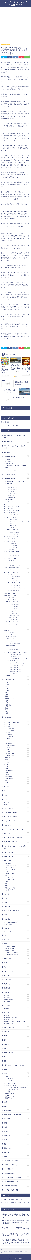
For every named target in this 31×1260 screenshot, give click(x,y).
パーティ (16, 943)
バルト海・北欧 (16, 753)
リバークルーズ (16, 755)
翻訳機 (16, 1127)
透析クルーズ (16, 1152)
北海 (16, 766)
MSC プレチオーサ (13, 489)
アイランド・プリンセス (13, 604)
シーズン (16, 898)
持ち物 (16, 1069)
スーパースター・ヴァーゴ (14, 565)
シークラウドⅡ (11, 560)
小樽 (16, 688)
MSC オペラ (11, 486)
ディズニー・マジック (13, 578)
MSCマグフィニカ (12, 497)
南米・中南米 (16, 770)
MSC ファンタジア (13, 487)
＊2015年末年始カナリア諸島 (16, 1177)
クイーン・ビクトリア (13, 525)
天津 (16, 1040)
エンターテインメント (16, 821)
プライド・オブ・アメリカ (14, 590)
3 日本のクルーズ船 (16, 456)
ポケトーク (16, 967)
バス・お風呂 (16, 999)
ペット (16, 1008)
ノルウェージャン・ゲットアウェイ (16, 589)
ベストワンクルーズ (17, 1085)
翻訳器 (16, 1123)
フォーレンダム (11, 628)
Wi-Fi (16, 791)
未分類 (16, 1102)
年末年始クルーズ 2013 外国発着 (16, 1065)
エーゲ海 (17, 732)
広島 (16, 695)
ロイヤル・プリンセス (13, 619)
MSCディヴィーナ (12, 495)
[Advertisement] (15, 24)
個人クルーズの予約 (16, 1017)
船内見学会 (16, 1135)
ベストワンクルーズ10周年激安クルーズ (17, 1087)
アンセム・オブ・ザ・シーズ (14, 656)
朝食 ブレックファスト (16, 888)
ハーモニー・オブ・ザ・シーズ (15, 667)
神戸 (17, 703)
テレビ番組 (16, 919)
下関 (16, 682)
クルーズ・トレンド (6, 44)
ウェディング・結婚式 (16, 816)
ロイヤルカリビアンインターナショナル (17, 652)
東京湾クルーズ (16, 699)
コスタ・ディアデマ (12, 545)
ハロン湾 (16, 747)
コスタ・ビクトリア (12, 547)
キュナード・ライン (17, 517)
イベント (16, 799)
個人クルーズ (16, 1012)
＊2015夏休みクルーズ (16, 1169)
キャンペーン (16, 833)
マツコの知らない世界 (16, 922)
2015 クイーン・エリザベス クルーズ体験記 (19, 522)
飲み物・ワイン (16, 890)
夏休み (16, 1036)
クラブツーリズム (16, 1083)
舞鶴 (16, 707)
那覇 (16, 709)
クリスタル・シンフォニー (14, 532)
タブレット (16, 915)
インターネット (16, 808)
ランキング (16, 975)
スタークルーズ (16, 563)
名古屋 (17, 684)
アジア (17, 720)
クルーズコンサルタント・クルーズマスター (16, 847)
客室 (16, 1048)
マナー (16, 875)
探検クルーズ (16, 778)
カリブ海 (17, 739)
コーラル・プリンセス (13, 608)
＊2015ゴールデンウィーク (16, 1165)
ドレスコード (16, 928)
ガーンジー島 (11, 728)
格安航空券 (16, 1106)
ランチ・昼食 (16, 877)
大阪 (17, 686)
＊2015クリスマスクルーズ (16, 1160)
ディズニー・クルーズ (17, 572)
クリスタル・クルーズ (16, 529)
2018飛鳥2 (16, 452)
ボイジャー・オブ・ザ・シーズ (15, 671)
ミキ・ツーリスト (16, 971)
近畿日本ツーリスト (16, 1096)
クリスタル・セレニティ (13, 534)
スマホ (16, 902)
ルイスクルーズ (16, 639)
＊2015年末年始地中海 (16, 1185)
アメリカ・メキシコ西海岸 (16, 722)
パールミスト (11, 597)
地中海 (17, 774)
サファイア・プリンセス (13, 610)
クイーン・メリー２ (12, 527)
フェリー (16, 963)
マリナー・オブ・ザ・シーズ (14, 673)
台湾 (16, 772)
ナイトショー (16, 802)
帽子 (16, 1061)
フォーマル (16, 931)
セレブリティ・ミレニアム (14, 570)
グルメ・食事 (16, 860)
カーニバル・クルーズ (16, 512)
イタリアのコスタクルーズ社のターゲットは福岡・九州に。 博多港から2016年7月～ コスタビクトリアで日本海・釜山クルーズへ (16, 1240)
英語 (16, 1144)
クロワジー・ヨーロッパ (16, 536)
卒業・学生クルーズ (16, 1027)
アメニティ (16, 995)
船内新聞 (16, 1131)
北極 (16, 764)
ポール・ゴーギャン (16, 636)
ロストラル (10, 634)
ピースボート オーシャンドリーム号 (16, 465)
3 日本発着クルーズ (16, 474)
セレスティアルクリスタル (14, 643)
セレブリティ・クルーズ (16, 567)
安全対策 (16, 1044)
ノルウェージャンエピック (14, 585)
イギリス (16, 726)
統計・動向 (16, 1118)
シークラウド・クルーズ (16, 558)
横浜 (17, 701)
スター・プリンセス (12, 613)
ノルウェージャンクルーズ (17, 582)
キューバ (10, 741)
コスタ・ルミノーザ (12, 549)
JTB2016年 (10, 1078)
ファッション (16, 958)
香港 (16, 782)
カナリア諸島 (16, 736)
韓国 (16, 780)
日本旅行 (16, 1092)
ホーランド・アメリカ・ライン (16, 621)
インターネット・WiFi (16, 812)
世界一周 (16, 757)
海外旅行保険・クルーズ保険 (16, 1114)
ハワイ (16, 749)
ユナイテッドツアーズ (16, 1090)
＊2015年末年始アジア (16, 1173)
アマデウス (10, 647)
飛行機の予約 (16, 1023)
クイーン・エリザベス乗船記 (9, 425)
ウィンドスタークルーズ (16, 506)
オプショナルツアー (16, 825)
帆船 (16, 1056)
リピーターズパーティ (16, 954)
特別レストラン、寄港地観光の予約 (16, 1021)
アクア (16, 795)
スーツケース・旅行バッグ (16, 910)
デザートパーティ (16, 950)
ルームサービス (16, 879)
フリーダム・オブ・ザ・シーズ (15, 669)
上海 (9, 762)
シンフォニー (16, 463)
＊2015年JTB (11, 1080)
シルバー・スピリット (13, 554)
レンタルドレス (16, 979)
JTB (17, 1076)
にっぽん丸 (17, 459)
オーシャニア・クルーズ (16, 510)
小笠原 (16, 691)
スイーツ (16, 871)
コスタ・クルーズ (17, 541)
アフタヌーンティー (16, 865)
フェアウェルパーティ (16, 952)
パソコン (16, 939)
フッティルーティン (16, 600)
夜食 (16, 884)
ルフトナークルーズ (16, 645)
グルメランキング (16, 869)
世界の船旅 (16, 924)
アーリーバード (16, 867)
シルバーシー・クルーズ (16, 551)
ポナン (16, 630)
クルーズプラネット (16, 852)
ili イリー (16, 786)
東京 (17, 697)
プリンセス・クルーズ (17, 602)
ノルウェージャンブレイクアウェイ (16, 587)
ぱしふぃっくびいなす (17, 461)
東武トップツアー (16, 1094)
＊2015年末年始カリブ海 (16, 1181)
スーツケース (16, 906)
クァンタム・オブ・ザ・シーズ (15, 665)
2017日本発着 (16, 442)
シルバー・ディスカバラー (14, 555)
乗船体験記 (16, 988)
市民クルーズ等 (16, 1052)
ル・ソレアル (11, 632)
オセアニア (16, 734)
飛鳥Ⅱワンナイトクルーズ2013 (15, 470)
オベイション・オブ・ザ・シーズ (16, 664)
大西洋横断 (16, 776)
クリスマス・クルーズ (16, 841)
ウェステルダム (16, 508)
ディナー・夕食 (16, 873)
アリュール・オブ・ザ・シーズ (15, 654)
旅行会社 (16, 1073)
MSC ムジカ (11, 491)
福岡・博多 (17, 705)
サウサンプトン (11, 730)
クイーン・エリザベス (13, 519)
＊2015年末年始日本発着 (16, 1190)
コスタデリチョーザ (12, 543)
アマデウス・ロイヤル (13, 649)
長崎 (17, 713)
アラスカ (17, 724)
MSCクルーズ (17, 483)
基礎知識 (16, 1031)
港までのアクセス (16, 1019)
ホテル (16, 1015)
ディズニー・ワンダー (13, 580)
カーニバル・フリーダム (13, 514)
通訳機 (16, 1156)
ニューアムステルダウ (13, 624)
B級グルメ (16, 863)
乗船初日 (16, 992)
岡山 (16, 692)
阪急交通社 (17, 1098)
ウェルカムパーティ (16, 946)
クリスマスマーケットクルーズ (16, 837)
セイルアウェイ (16, 948)
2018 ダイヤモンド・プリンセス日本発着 (16, 447)
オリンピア (10, 641)
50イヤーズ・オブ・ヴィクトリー (16, 481)
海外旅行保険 (16, 1110)
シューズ (16, 894)
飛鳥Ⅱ (17, 467)
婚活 (16, 804)
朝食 (16, 886)
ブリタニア (10, 502)
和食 (16, 881)
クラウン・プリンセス (13, 606)
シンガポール (16, 743)
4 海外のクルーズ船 (16, 478)
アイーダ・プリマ (16, 504)
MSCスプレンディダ (13, 493)
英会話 (16, 1139)
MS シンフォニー (12, 538)
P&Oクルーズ (16, 499)
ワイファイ (16, 984)
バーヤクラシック (16, 593)
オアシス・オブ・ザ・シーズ (14, 662)
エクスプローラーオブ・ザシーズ (16, 660)
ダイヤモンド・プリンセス (14, 615)
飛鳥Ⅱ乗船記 (5, 422)
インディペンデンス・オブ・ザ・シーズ (17, 658)
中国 (17, 759)
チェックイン (16, 997)
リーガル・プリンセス (13, 617)
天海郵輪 (16, 675)
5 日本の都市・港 (16, 679)
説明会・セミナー (16, 1148)
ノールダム (10, 626)
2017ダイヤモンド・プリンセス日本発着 (16, 436)
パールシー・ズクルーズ (16, 595)
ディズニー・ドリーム (13, 574)
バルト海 (16, 751)
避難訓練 (16, 1001)
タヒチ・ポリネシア (16, 745)
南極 (16, 768)
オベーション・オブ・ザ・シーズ (16, 829)
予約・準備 (16, 1005)
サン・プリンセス (12, 611)
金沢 (16, 711)
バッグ (16, 935)
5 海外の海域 (16, 717)
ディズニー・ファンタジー (14, 576)
